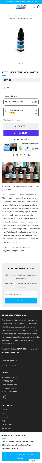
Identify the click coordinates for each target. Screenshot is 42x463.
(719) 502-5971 (7, 381)
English (33, 461)
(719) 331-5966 (24, 349)
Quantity (6, 88)
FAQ (3, 421)
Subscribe (20, 301)
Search (4, 410)
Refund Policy (7, 428)
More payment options (21, 139)
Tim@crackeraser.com (10, 352)
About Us (5, 414)
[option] (21, 41)
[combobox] (34, 461)
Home (9, 15)
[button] (19, 63)
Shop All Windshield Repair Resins (21, 456)
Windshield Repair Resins (23, 15)
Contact (5, 417)
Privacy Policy (7, 425)
